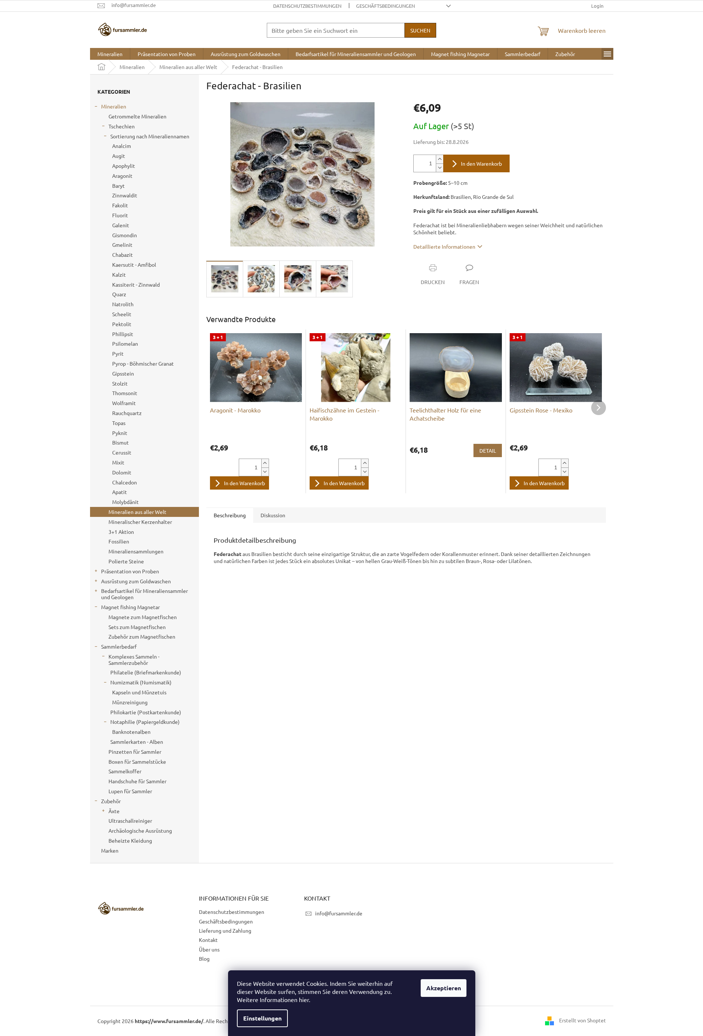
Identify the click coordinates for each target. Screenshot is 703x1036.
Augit (118, 155)
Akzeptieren (443, 988)
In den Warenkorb (481, 163)
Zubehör (111, 801)
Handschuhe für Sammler (137, 781)
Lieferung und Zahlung (225, 930)
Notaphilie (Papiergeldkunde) (145, 721)
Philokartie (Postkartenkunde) (145, 712)
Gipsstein (123, 373)
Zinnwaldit (124, 195)
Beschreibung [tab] (230, 515)
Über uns (209, 949)
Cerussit (121, 452)
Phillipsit (122, 334)
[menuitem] (110, 54)
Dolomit (121, 472)
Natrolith (123, 304)
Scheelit (121, 314)
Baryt (118, 185)
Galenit (120, 225)
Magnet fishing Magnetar (130, 607)
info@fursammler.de (338, 913)
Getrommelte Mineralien (137, 116)
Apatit (119, 491)
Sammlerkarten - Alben (136, 741)
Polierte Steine (126, 561)
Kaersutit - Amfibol (134, 264)
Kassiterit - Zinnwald (136, 284)
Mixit (118, 462)
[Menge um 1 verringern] (439, 167)
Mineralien (113, 106)
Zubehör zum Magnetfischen (141, 636)
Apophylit (123, 165)
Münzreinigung (130, 702)
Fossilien (118, 541)
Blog (204, 958)
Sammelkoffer (124, 771)
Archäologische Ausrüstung (140, 830)
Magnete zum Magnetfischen (142, 617)
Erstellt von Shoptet (582, 1020)
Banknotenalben (131, 731)
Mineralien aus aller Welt (137, 511)
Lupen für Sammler (130, 791)
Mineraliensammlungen (135, 551)
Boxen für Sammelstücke (137, 761)
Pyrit (118, 353)
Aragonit (122, 175)
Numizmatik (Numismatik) (141, 682)
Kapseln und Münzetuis (139, 692)
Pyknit (119, 432)
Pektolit (121, 324)
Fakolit (120, 205)
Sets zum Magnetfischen (137, 627)
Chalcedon (124, 482)
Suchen (420, 30)
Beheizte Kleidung (130, 840)
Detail (487, 450)
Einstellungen (262, 1018)
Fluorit (120, 215)
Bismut (120, 442)
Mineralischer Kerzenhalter (140, 521)
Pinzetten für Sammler (134, 751)
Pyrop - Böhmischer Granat (143, 363)
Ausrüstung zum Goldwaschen (136, 581)
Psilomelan (125, 343)
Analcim (121, 145)
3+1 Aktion (121, 531)
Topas (118, 422)
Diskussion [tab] (273, 515)
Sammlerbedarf (119, 646)
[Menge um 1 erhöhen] (439, 159)
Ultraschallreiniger (130, 820)
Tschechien (121, 126)
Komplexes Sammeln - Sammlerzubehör (133, 659)
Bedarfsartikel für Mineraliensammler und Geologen (144, 593)
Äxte (114, 811)
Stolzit (120, 383)
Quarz (119, 294)
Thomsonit (124, 393)
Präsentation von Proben (130, 571)
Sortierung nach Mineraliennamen (149, 136)
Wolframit (124, 403)
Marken (109, 850)
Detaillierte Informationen (444, 246)
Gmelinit (122, 244)
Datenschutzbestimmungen (307, 6)
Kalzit (119, 274)
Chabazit (122, 254)
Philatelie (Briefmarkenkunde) (145, 672)
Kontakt (208, 939)
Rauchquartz (127, 413)
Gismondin (124, 235)
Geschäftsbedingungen (385, 6)
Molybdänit (125, 501)
